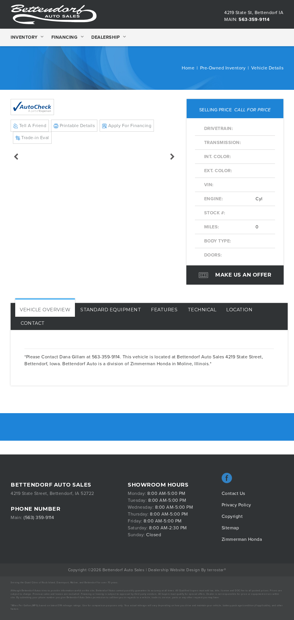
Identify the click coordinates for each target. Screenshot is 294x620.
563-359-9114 (254, 19)
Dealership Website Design (174, 569)
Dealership (105, 37)
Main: (230, 19)
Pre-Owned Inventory (223, 68)
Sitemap (230, 528)
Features (164, 309)
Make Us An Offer (243, 275)
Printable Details (76, 126)
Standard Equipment (110, 309)
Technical (202, 309)
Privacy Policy (236, 505)
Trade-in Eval (34, 138)
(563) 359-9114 (39, 517)
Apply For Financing (129, 126)
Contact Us (233, 493)
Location (239, 309)
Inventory (24, 37)
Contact (33, 323)
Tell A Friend (32, 126)
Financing (64, 37)
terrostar (215, 569)
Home (188, 68)
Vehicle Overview (45, 309)
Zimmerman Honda (242, 539)
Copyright (232, 516)
